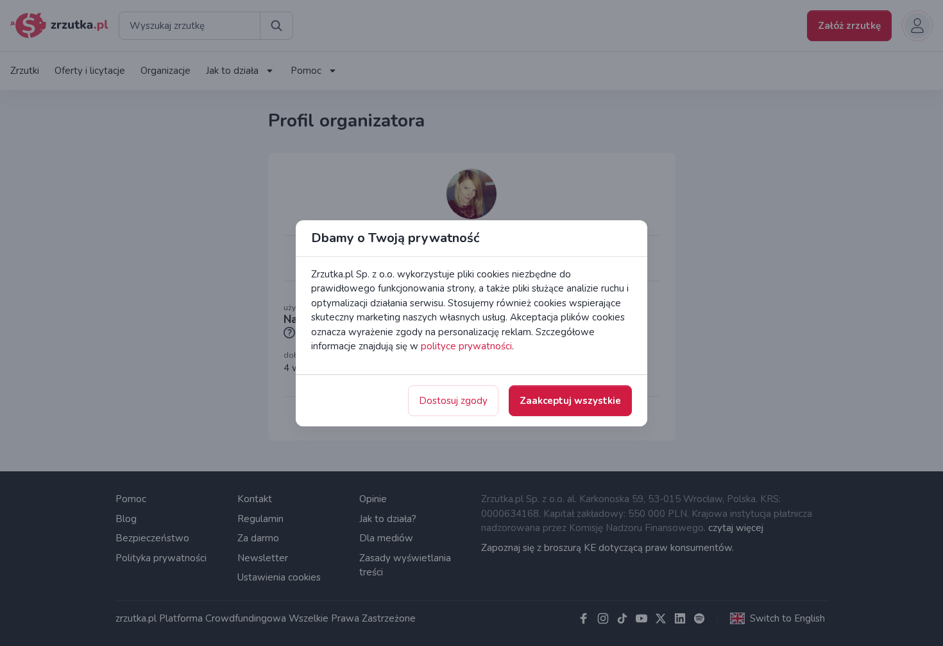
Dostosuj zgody (453, 400)
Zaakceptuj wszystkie (570, 400)
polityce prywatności (466, 346)
